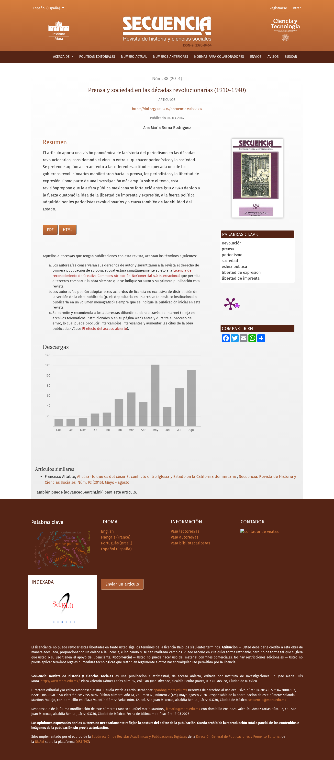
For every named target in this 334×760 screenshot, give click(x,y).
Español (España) (49, 8)
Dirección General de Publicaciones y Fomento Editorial (238, 737)
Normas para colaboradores (219, 57)
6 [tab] (74, 622)
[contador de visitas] (259, 531)
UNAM (39, 742)
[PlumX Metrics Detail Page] (230, 303)
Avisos (273, 57)
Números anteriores (170, 57)
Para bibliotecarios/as (190, 543)
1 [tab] (53, 622)
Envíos (256, 57)
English (107, 531)
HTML (67, 229)
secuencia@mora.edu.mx (267, 700)
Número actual (134, 57)
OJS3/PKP (82, 742)
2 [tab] (58, 622)
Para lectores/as (185, 531)
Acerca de (61, 57)
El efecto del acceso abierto (104, 329)
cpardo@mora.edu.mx (170, 690)
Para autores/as (184, 537)
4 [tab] (66, 622)
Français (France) (115, 537)
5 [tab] (70, 622)
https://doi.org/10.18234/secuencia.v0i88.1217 (167, 109)
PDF (50, 229)
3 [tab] (62, 622)
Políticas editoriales (97, 57)
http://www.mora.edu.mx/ (60, 681)
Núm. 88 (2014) (167, 78)
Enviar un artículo (122, 584)
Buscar (291, 57)
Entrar (296, 8)
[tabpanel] (62, 603)
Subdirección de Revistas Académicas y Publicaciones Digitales (139, 737)
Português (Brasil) (116, 543)
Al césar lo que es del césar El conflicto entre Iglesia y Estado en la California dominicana (157, 476)
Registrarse (278, 8)
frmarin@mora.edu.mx (183, 709)
